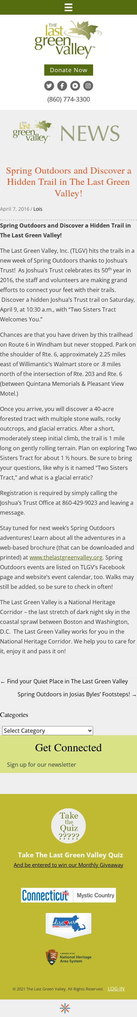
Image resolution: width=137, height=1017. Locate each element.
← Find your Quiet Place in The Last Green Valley (64, 681)
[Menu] (68, 7)
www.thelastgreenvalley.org (66, 557)
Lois (38, 209)
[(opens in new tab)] (68, 925)
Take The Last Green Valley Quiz (70, 854)
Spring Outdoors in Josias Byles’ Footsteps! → (77, 694)
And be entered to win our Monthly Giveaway (68, 864)
